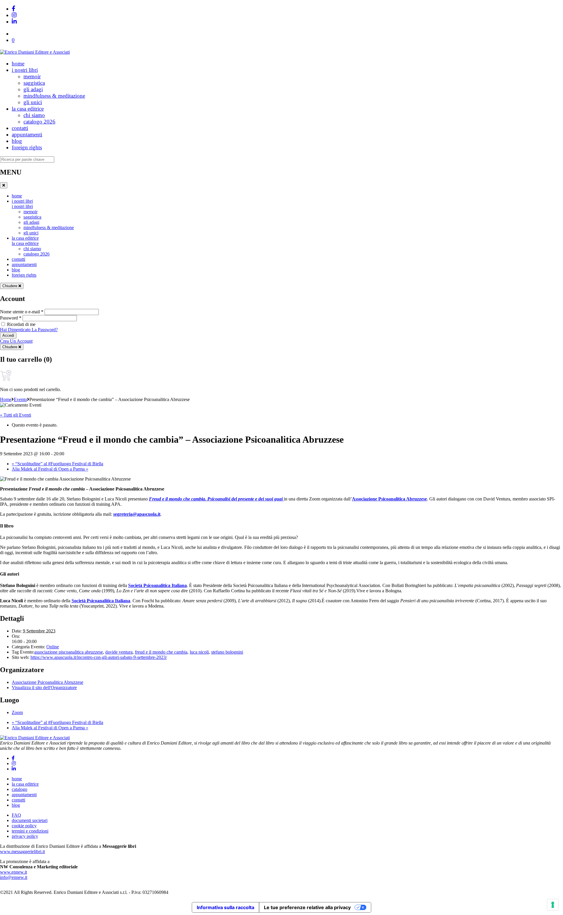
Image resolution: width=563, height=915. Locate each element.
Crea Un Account (16, 341)
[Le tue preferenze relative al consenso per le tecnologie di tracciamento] (552, 904)
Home (5, 399)
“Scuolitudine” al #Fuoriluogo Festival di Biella (57, 463)
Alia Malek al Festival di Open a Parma (50, 468)
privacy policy (25, 836)
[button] (13, 40)
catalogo (19, 789)
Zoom (17, 712)
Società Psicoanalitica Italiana (157, 585)
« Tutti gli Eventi (15, 414)
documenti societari (30, 820)
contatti (20, 128)
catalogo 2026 (39, 122)
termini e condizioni (30, 830)
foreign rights (27, 147)
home (18, 63)
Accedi (8, 335)
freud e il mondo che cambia (161, 652)
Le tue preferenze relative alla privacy (307, 907)
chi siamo (34, 115)
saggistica (34, 83)
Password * (10, 317)
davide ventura (119, 652)
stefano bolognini (227, 652)
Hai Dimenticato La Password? (29, 329)
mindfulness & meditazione (54, 96)
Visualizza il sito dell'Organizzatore (44, 687)
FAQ (16, 815)
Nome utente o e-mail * (21, 311)
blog (17, 141)
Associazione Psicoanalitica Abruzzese (389, 498)
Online (52, 646)
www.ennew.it (13, 872)
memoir (32, 76)
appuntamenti (27, 134)
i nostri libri (25, 70)
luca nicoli (199, 652)
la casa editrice (28, 109)
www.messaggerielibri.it (22, 851)
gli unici (32, 102)
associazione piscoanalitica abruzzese (68, 652)
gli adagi (33, 89)
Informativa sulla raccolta (225, 907)
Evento (20, 399)
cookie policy (24, 825)
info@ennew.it (13, 877)
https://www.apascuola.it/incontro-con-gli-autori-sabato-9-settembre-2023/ (98, 657)
